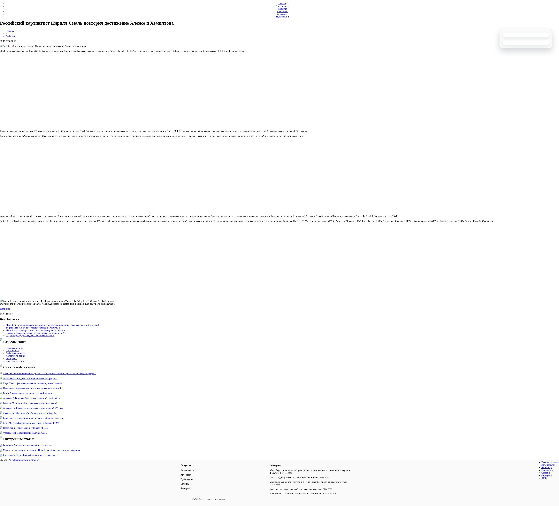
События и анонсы (15, 353)
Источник (5, 309)
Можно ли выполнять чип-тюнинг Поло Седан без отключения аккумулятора (41, 450)
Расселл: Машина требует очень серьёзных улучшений (30, 403)
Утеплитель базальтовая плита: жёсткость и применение (298, 493)
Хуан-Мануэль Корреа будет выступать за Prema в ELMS (31, 423)
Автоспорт (282, 11)
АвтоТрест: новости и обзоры (23, 460)
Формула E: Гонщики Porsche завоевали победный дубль (31, 398)
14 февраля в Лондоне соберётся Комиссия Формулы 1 (33, 327)
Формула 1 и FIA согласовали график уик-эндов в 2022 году (33, 408)
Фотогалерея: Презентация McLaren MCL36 (25, 433)
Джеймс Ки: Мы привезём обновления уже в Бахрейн (30, 413)
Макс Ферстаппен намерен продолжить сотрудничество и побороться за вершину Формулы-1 (52, 325)
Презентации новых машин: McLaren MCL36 (25, 428)
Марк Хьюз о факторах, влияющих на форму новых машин (35, 330)
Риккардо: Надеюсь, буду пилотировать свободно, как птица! (33, 418)
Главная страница (14, 348)
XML (544, 478)
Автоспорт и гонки (15, 356)
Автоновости (282, 6)
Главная (282, 3)
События (282, 9)
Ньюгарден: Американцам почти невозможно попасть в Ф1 (35, 333)
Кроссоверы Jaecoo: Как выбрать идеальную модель (29, 455)
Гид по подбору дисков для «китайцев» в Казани (30, 335)
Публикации (282, 16)
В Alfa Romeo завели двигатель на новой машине (27, 393)
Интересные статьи (15, 361)
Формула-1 (282, 14)
